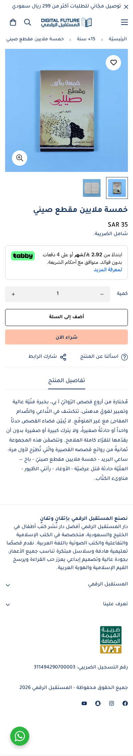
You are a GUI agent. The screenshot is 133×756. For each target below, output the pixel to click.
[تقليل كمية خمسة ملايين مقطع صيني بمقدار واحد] (102, 294)
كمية (122, 294)
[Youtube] (84, 703)
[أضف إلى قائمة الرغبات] (113, 62)
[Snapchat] (98, 703)
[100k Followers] (111, 703)
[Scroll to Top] (12, 720)
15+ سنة (86, 39)
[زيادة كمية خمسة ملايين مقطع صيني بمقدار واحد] (13, 294)
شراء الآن (66, 337)
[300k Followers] (125, 703)
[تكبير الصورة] (19, 158)
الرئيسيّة (118, 39)
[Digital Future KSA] (66, 22)
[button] (13, 22)
